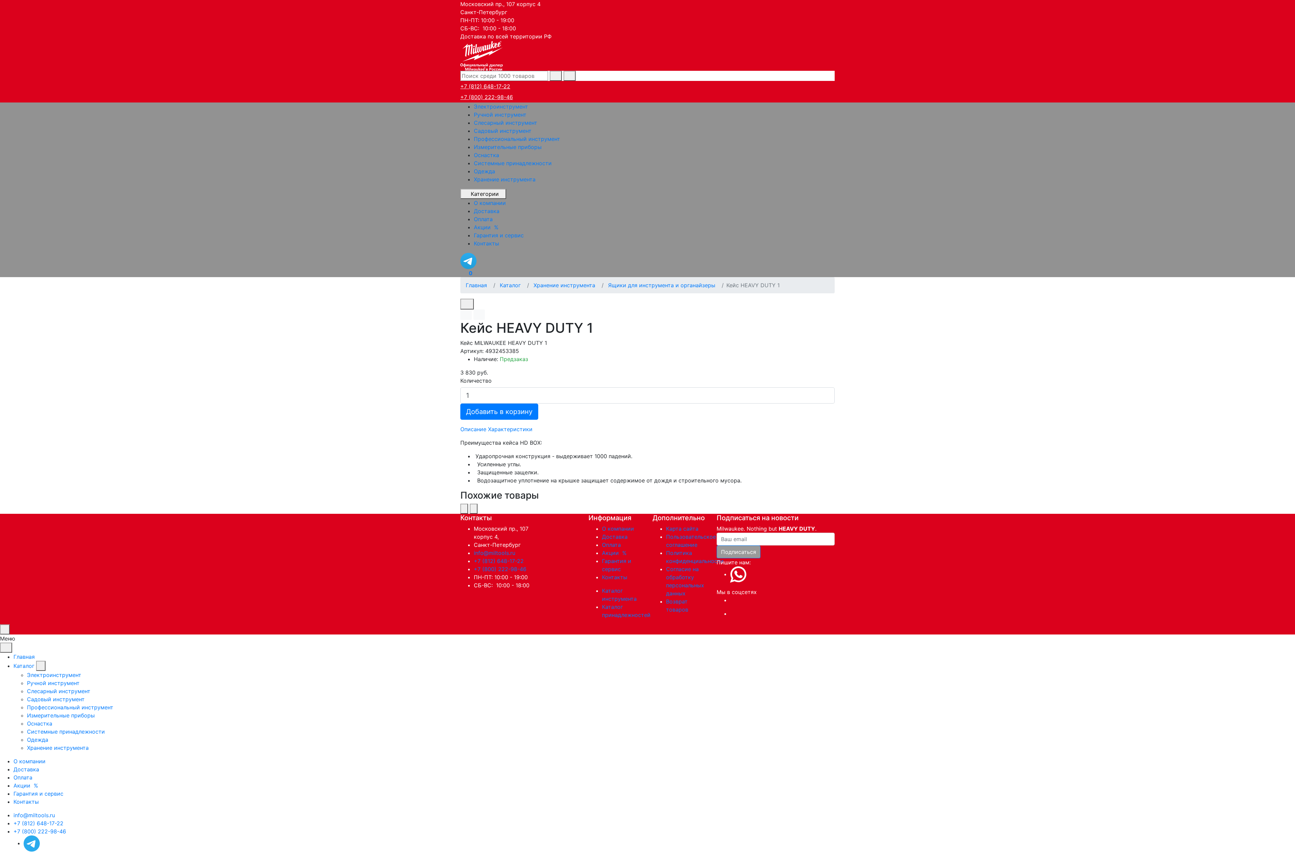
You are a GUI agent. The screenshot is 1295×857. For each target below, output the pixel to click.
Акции (615, 553)
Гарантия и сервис (38, 793)
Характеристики (510, 429)
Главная (24, 656)
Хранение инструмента (505, 179)
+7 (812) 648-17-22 (485, 86)
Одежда (484, 171)
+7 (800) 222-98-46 (486, 97)
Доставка (615, 536)
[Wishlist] (466, 314)
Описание (473, 429)
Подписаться (738, 552)
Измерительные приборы (508, 147)
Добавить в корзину (499, 412)
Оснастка (486, 155)
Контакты (614, 577)
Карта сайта (682, 528)
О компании (618, 528)
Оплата (611, 544)
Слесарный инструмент (505, 122)
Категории (484, 193)
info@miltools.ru (494, 553)
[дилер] (482, 55)
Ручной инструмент (500, 114)
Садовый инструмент (502, 130)
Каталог (23, 665)
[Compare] (479, 314)
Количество (476, 380)
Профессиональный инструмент (517, 139)
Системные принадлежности (513, 163)
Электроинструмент (501, 106)
